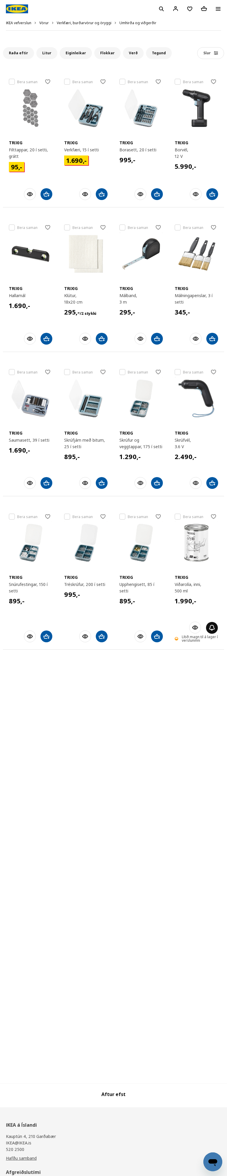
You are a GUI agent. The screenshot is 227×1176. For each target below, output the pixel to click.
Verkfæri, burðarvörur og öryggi (84, 22)
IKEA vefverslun (18, 22)
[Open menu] (218, 9)
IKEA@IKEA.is (18, 1143)
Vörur (44, 22)
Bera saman (27, 81)
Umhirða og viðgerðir (137, 22)
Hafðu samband (21, 1158)
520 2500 (15, 1149)
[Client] (175, 8)
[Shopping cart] (204, 8)
